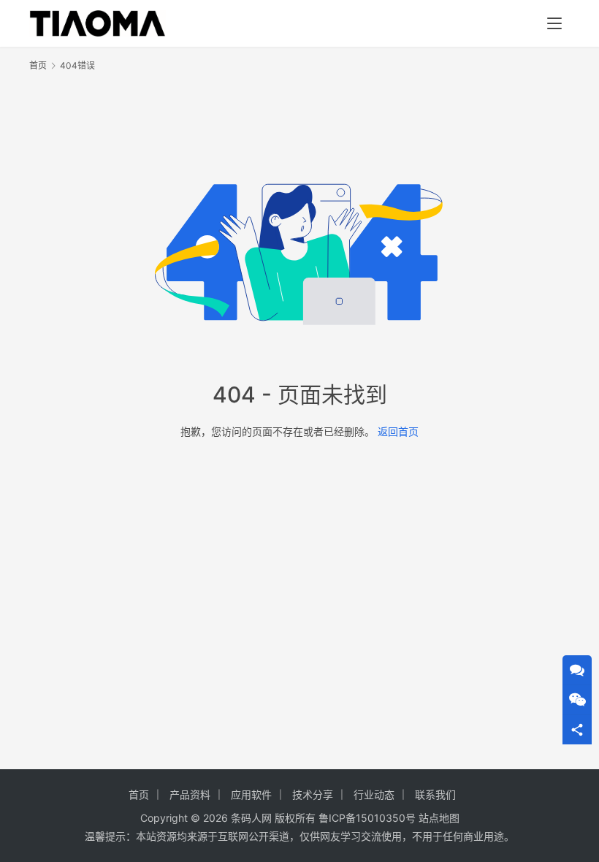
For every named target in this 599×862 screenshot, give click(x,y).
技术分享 (312, 794)
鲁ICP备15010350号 (368, 818)
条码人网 (251, 818)
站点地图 (439, 818)
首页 (38, 65)
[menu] (554, 23)
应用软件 (251, 794)
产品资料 (189, 794)
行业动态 (374, 794)
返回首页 (398, 431)
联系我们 (435, 794)
